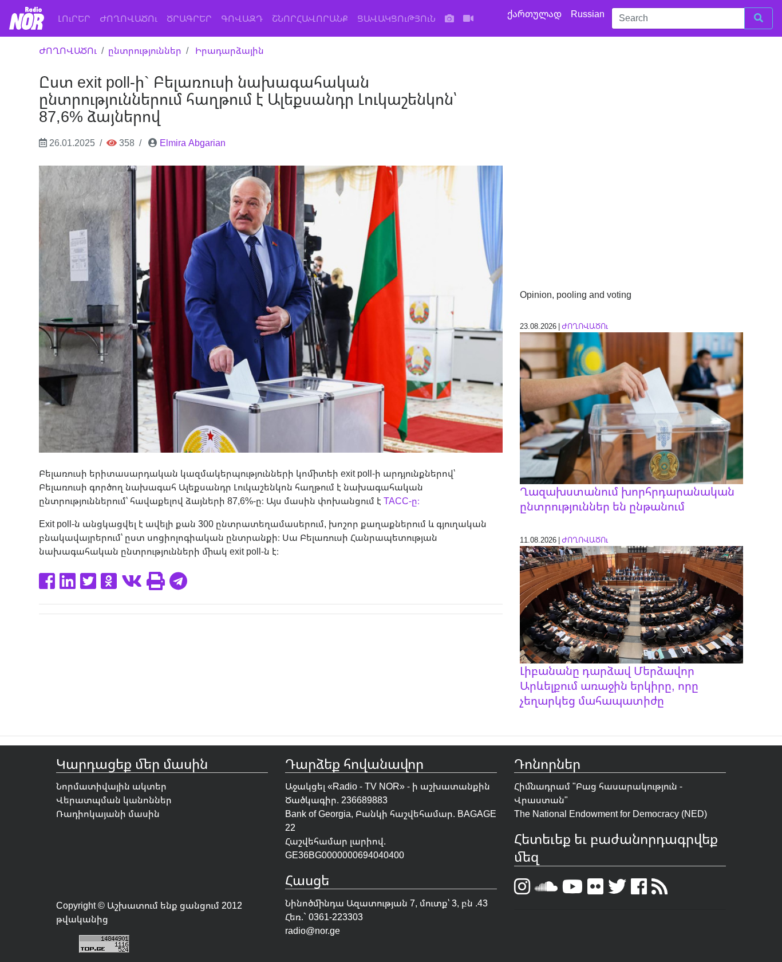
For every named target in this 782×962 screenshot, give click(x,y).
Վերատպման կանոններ (114, 800)
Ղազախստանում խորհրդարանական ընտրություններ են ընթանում (627, 499)
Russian (588, 13)
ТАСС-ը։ (400, 500)
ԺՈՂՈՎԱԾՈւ (128, 18)
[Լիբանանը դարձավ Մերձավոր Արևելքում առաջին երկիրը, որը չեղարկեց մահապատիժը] (631, 604)
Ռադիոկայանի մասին (108, 813)
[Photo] (449, 18)
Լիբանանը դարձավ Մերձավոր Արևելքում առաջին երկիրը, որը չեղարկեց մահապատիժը (609, 685)
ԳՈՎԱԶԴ (242, 18)
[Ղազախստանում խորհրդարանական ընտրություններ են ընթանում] (631, 407)
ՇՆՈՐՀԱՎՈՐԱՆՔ (310, 18)
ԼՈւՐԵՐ (76, 18)
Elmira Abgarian (193, 142)
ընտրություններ (144, 50)
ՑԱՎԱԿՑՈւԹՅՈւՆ (396, 18)
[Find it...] (758, 18)
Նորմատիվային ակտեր (111, 786)
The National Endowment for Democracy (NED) (610, 813)
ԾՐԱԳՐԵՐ (189, 18)
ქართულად (535, 13)
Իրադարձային (229, 50)
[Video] (468, 18)
